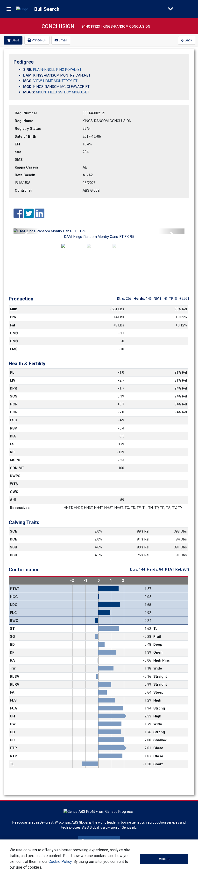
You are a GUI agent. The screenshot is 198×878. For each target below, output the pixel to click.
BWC (14, 620)
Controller (23, 190)
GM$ (14, 341)
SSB (13, 547)
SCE (13, 531)
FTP (13, 748)
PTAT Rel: (174, 569)
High (157, 700)
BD (12, 644)
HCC (14, 597)
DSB (13, 555)
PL (12, 372)
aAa (18, 152)
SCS (13, 396)
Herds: (140, 298)
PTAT (14, 589)
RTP (13, 756)
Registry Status (28, 128)
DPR (13, 388)
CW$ (14, 492)
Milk (13, 309)
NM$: (158, 298)
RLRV (14, 684)
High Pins (161, 660)
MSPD (15, 460)
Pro (13, 317)
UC (12, 732)
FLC (13, 613)
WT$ (14, 484)
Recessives (19, 508)
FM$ (13, 349)
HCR (14, 404)
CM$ (14, 333)
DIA (13, 436)
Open (158, 652)
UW (13, 724)
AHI (13, 500)
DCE (13, 539)
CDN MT (17, 468)
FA (12, 692)
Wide (157, 668)
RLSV (14, 676)
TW (13, 668)
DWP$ (15, 476)
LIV (12, 380)
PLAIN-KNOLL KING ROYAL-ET (57, 69)
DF (12, 652)
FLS (13, 700)
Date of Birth (25, 136)
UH (12, 716)
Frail (157, 636)
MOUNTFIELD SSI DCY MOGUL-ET (62, 92)
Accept (164, 859)
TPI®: (174, 298)
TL (12, 764)
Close (158, 748)
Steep (158, 692)
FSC (13, 420)
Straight (160, 676)
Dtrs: (121, 298)
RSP (13, 428)
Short (158, 764)
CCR (14, 412)
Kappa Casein (26, 167)
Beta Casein (25, 175)
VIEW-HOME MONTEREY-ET (55, 81)
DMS (19, 159)
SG (12, 636)
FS (12, 444)
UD (12, 740)
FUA (13, 708)
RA (12, 660)
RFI (12, 452)
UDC (13, 605)
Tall (156, 628)
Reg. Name (24, 121)
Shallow (160, 740)
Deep (157, 644)
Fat (12, 325)
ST (12, 628)
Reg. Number (26, 113)
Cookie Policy (60, 861)
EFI (17, 144)
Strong (159, 708)
